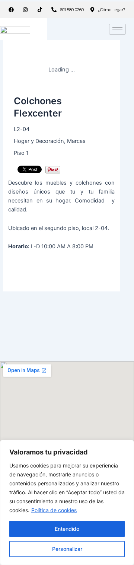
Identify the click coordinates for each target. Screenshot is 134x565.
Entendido (67, 529)
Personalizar (67, 549)
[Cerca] (126, 446)
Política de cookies (54, 510)
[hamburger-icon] (117, 29)
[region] (67, 502)
